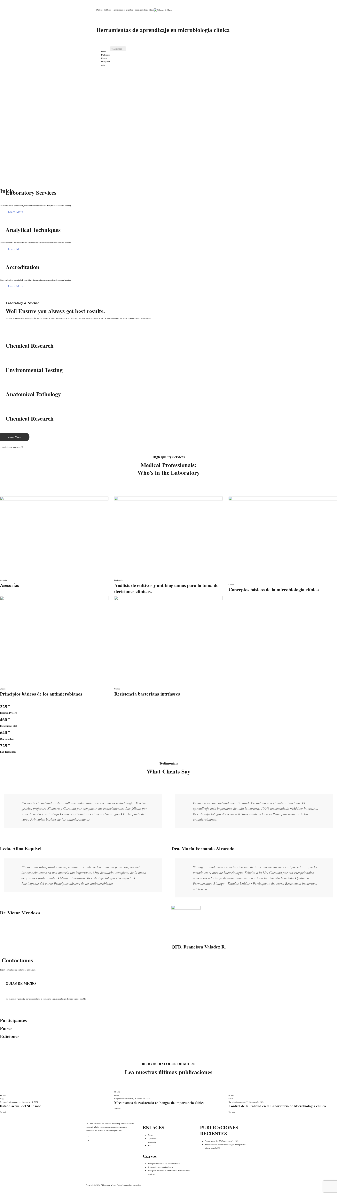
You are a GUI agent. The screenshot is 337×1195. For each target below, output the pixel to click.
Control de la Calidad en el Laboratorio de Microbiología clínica (277, 1105)
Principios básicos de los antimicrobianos (41, 693)
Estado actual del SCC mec (20, 1105)
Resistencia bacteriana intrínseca (147, 693)
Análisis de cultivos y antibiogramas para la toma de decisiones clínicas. (166, 588)
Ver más (3, 1112)
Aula (103, 65)
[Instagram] (102, 38)
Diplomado (105, 54)
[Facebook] (102, 41)
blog (2, 1098)
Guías (116, 1095)
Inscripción (105, 61)
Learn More (15, 212)
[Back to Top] (1, 1193)
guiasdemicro (8, 1102)
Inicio (103, 51)
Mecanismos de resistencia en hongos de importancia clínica (159, 1102)
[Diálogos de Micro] (195, 9)
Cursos (104, 58)
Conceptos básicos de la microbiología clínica (274, 589)
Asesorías (3, 580)
